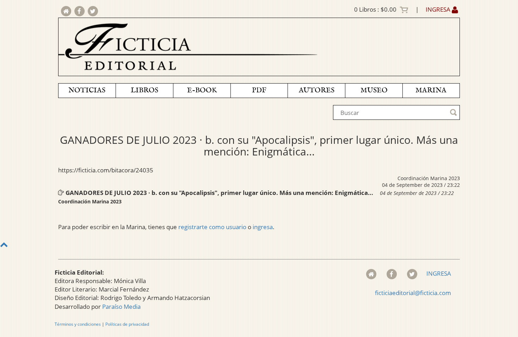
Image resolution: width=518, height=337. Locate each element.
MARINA (430, 90)
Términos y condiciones (78, 324)
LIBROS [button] (144, 90)
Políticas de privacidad (127, 324)
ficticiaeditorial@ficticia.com (413, 293)
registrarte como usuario (212, 227)
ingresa (263, 227)
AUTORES (316, 90)
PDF (259, 90)
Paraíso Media (121, 306)
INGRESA (439, 9)
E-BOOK (202, 90)
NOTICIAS (86, 90)
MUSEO (374, 90)
